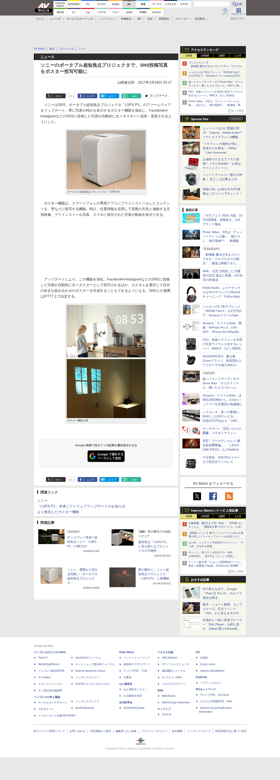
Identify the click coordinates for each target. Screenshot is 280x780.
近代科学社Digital (134, 707)
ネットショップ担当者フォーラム (95, 664)
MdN (160, 690)
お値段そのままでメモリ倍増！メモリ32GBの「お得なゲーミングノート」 (222, 163)
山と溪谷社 (125, 683)
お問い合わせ (77, 731)
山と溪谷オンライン (135, 689)
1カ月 (237, 55)
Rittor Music (126, 652)
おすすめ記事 (200, 579)
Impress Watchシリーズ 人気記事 (214, 510)
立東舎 (127, 677)
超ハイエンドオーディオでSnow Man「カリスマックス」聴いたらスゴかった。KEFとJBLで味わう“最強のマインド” (215, 85)
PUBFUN (201, 677)
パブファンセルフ (210, 682)
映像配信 (126, 18)
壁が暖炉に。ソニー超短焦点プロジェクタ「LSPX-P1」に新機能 (153, 574)
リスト (71, 96)
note (134, 96)
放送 (150, 18)
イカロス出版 (165, 652)
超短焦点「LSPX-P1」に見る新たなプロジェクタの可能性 (153, 546)
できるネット (46, 709)
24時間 (205, 55)
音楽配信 (200, 18)
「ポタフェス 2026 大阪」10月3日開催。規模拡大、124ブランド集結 (222, 220)
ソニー (42, 500)
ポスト (58, 96)
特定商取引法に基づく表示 (231, 731)
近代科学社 (125, 702)
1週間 (221, 55)
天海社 (204, 657)
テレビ (40, 18)
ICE (198, 652)
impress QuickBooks (212, 670)
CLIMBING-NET (133, 695)
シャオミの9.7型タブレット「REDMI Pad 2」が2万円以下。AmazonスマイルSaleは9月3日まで (215, 76)
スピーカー (182, 18)
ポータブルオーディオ (80, 18)
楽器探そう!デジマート (137, 664)
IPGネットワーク (206, 689)
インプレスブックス (87, 701)
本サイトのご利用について (49, 731)
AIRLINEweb (169, 657)
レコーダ (55, 18)
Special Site (199, 119)
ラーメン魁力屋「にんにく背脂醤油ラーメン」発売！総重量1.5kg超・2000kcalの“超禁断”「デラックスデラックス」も (216, 565)
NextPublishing (84, 707)
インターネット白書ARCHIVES (56, 715)
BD (139, 18)
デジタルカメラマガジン (52, 702)
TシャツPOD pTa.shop (214, 694)
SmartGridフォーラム (88, 657)
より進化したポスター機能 (58, 512)
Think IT (43, 657)
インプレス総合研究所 (51, 670)
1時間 (188, 55)
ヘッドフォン (107, 18)
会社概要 (177, 731)
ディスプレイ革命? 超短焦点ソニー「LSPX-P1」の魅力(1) (82, 542)
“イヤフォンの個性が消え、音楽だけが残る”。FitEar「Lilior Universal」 (221, 148)
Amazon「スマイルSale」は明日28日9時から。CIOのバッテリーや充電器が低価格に (222, 400)
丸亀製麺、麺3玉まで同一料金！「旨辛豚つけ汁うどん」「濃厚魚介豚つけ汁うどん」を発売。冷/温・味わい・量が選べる (215, 527)
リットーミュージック (137, 657)
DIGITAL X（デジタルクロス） (93, 683)
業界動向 (164, 18)
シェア (90, 96)
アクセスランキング (205, 50)
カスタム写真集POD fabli (216, 701)
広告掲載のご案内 (100, 731)
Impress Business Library (90, 670)
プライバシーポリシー (154, 731)
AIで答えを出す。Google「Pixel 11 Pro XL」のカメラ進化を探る (222, 593)
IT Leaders (44, 677)
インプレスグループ (199, 731)
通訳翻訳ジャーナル (174, 670)
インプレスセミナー (87, 677)
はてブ (112, 96)
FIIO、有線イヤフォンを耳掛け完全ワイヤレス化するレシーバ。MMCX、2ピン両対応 (222, 344)
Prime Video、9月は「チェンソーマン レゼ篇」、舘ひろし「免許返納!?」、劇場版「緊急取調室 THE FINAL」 (215, 105)
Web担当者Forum (48, 664)
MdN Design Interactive (176, 702)
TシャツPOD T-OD (135, 670)
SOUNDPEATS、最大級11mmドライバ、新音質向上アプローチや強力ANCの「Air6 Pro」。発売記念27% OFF (222, 365)
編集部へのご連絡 (126, 731)
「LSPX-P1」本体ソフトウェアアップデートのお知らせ (81, 506)
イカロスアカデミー (174, 683)
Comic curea (207, 664)
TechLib (166, 714)
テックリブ (164, 709)
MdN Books (169, 695)
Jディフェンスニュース (175, 664)
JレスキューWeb (172, 677)
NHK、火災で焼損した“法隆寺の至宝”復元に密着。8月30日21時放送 (223, 275)
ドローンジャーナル (50, 683)
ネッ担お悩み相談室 (50, 690)
